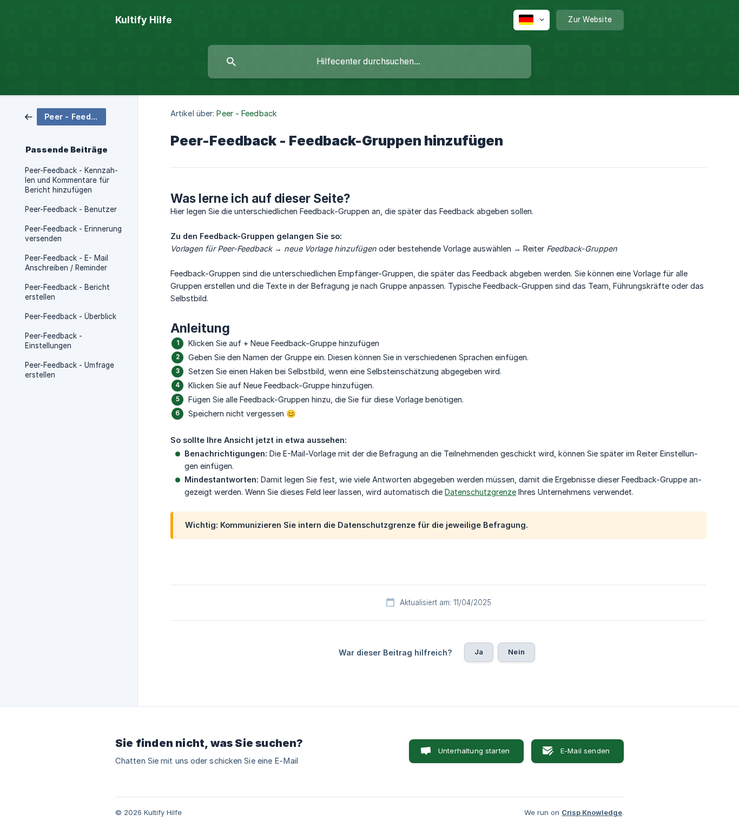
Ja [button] (478, 651)
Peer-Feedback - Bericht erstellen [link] (67, 292)
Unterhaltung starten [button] (474, 750)
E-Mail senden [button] (585, 750)
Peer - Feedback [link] (246, 113)
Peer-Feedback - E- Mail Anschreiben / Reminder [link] (66, 263)
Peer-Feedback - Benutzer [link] (71, 209)
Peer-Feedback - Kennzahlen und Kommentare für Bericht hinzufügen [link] (71, 180)
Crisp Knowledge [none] (592, 812)
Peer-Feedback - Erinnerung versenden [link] (73, 233)
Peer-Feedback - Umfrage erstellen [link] (69, 370)
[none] (143, 20)
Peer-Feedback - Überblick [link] (70, 316)
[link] (65, 116)
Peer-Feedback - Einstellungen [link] (53, 341)
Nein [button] (516, 651)
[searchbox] (369, 61)
